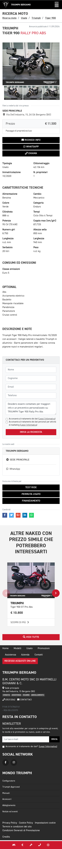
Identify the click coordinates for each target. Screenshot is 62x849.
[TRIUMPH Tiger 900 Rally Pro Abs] (31, 63)
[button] (56, 5)
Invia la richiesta (31, 432)
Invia (54, 739)
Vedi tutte (32, 637)
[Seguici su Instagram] (14, 762)
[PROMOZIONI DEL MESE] (22, 845)
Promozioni (44, 648)
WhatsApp (32, 146)
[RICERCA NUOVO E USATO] (14, 845)
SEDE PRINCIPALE (19, 460)
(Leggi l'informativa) (48, 746)
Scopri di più (18, 622)
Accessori (6, 799)
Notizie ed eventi (10, 811)
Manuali (6, 793)
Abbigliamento (8, 805)
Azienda (25, 655)
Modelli (17, 648)
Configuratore (8, 781)
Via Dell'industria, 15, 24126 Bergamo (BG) (28, 114)
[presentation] (6, 593)
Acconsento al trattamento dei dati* (22, 746)
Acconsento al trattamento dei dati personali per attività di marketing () (32, 423)
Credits (6, 837)
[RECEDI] (48, 845)
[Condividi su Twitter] (11, 515)
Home (5, 648)
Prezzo (31, 123)
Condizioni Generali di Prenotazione (21, 830)
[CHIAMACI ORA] (40, 845)
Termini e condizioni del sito (17, 826)
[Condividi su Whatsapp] (31, 515)
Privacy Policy (9, 823)
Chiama (32, 153)
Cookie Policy (26, 823)
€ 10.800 (17, 613)
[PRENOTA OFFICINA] (31, 845)
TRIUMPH (17, 603)
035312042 (10, 700)
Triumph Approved (11, 787)
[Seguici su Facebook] (5, 762)
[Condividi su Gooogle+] (18, 515)
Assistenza (10, 655)
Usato (29, 648)
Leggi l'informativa (47, 419)
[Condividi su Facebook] (4, 515)
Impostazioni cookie (45, 823)
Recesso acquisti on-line (20, 661)
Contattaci (25, 700)
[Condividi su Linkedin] (24, 515)
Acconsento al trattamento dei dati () (32, 419)
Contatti (38, 655)
